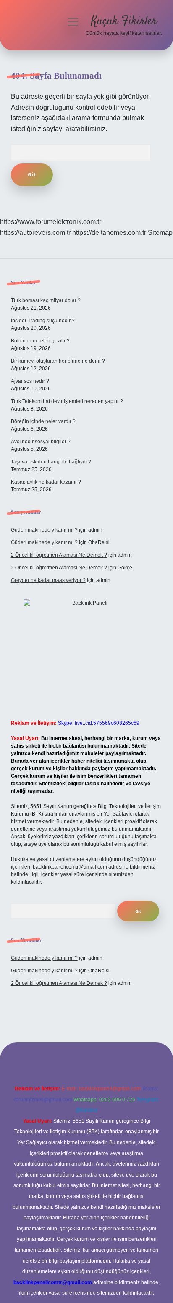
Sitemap (160, 232)
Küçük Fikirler (124, 21)
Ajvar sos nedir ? (30, 381)
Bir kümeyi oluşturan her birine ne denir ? (58, 361)
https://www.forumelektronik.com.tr (50, 221)
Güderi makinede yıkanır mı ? (44, 530)
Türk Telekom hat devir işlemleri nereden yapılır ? (67, 401)
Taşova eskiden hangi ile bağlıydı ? (51, 462)
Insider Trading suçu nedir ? (43, 321)
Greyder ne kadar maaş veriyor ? (48, 580)
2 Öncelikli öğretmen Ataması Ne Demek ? (59, 555)
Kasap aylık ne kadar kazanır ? (46, 482)
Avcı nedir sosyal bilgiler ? (41, 442)
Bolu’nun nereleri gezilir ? (40, 341)
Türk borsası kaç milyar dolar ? (46, 300)
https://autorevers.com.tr (35, 232)
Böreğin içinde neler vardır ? (43, 421)
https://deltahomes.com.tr (109, 232)
